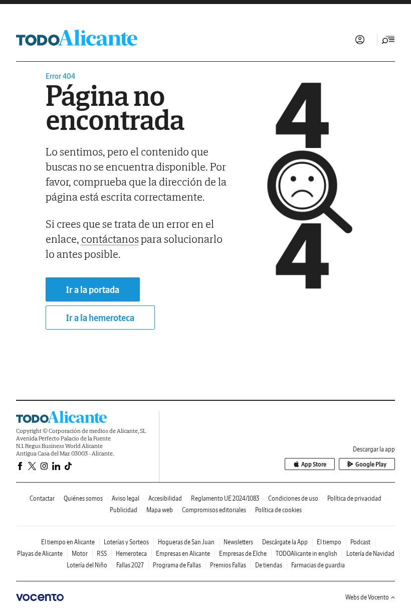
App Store (313, 464)
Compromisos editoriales (214, 510)
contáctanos (110, 239)
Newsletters (238, 542)
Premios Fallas (228, 565)
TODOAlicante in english (306, 553)
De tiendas (268, 565)
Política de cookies (278, 510)
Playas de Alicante (40, 553)
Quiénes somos (83, 498)
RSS (102, 553)
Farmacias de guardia (318, 565)
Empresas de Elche (243, 553)
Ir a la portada (92, 289)
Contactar (42, 498)
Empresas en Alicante (183, 553)
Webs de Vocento (367, 597)
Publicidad (123, 510)
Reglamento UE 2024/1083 (225, 498)
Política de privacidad (354, 498)
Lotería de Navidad (370, 553)
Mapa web (159, 510)
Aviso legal (125, 498)
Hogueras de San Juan (186, 542)
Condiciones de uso (293, 498)
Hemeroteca (131, 553)
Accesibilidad (165, 498)
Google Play (370, 464)
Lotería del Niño (87, 565)
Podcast (360, 542)
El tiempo (329, 542)
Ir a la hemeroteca (100, 318)
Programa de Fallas (177, 565)
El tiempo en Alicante (68, 542)
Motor (80, 553)
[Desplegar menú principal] (388, 40)
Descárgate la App (285, 542)
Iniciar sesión (360, 40)
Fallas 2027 (130, 565)
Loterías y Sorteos (126, 542)
